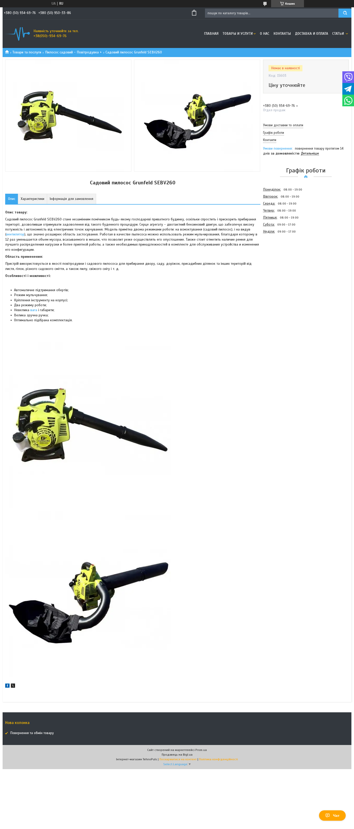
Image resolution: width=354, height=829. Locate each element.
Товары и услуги (238, 33)
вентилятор (15, 234)
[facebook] (7, 686)
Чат (336, 815)
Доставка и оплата (311, 33)
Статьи (338, 33)
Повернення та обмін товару (32, 733)
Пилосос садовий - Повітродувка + (73, 52)
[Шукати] (344, 13)
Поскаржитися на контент (178, 759)
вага (33, 310)
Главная (211, 33)
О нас (264, 33)
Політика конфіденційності (218, 759)
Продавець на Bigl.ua (177, 754)
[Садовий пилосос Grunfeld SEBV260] (281, 263)
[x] (13, 686)
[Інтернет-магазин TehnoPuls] (17, 34)
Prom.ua (201, 750)
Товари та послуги (26, 52)
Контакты (282, 33)
